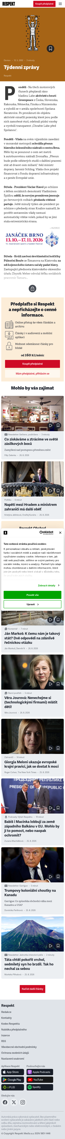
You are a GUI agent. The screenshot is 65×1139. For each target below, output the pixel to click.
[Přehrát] (50, 425)
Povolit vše (33, 595)
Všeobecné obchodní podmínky (19, 1047)
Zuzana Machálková (13, 841)
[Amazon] (12, 1087)
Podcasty (12, 817)
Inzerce (5, 1035)
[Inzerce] (32, 239)
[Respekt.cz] (9, 4)
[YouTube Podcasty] (40, 1080)
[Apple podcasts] (40, 1072)
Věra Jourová (10, 712)
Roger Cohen (10, 772)
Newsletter (13, 434)
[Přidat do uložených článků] (58, 425)
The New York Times (27, 772)
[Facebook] (5, 1105)
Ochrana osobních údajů (15, 1053)
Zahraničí (8, 757)
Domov (7, 60)
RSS (3, 1041)
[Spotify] (40, 1087)
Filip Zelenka (10, 455)
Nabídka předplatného (14, 1029)
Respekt (7, 76)
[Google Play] (12, 1080)
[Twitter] (14, 1105)
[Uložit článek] (50, 48)
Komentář (13, 629)
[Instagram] (23, 1105)
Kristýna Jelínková (12, 515)
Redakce (6, 1012)
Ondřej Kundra (29, 515)
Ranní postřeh (14, 693)
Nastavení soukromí (12, 1058)
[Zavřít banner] (60, 533)
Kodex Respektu (10, 1023)
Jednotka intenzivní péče (31, 955)
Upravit (31, 604)
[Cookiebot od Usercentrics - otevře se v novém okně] (40, 533)
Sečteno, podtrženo (28, 434)
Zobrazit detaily (46, 585)
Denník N (20, 648)
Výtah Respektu (25, 817)
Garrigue (23, 886)
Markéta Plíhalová (12, 974)
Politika (7, 500)
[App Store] (12, 1072)
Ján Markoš (9, 648)
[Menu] (60, 4)
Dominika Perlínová (13, 910)
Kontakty (6, 1018)
